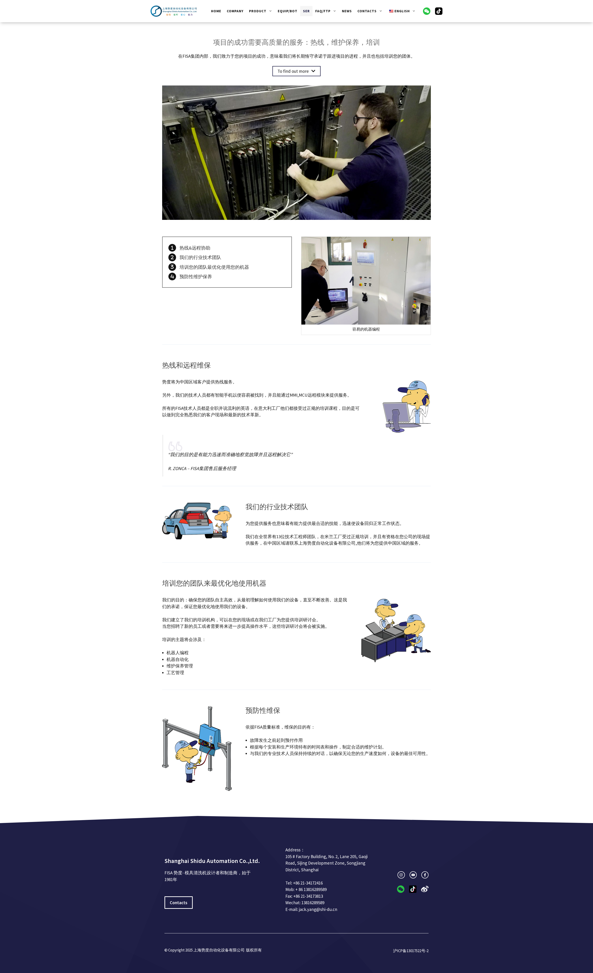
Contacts (367, 11)
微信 (426, 11)
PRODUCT (257, 11)
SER (306, 11)
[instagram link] (401, 874)
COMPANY (235, 11)
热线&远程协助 (195, 248)
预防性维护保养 (196, 276)
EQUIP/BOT (287, 11)
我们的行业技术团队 (200, 257)
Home (216, 11)
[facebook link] (425, 874)
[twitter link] (413, 874)
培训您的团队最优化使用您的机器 (214, 267)
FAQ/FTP (323, 11)
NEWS (347, 11)
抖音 (438, 11)
